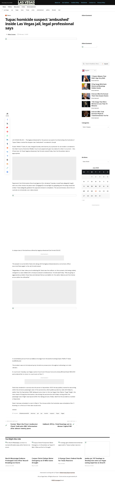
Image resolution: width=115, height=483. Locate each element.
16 (95, 186)
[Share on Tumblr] (7, 144)
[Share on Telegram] (7, 156)
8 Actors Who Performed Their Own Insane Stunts (100, 95)
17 (99, 186)
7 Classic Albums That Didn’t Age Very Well (99, 77)
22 (92, 191)
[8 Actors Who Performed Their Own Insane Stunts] (86, 96)
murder (46, 413)
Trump (27, 10)
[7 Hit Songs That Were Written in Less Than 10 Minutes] (86, 104)
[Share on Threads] (7, 160)
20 (84, 191)
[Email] (7, 164)
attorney (33, 413)
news (22, 10)
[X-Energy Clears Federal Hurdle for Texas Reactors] (70, 448)
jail (38, 413)
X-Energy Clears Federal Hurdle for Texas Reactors (70, 459)
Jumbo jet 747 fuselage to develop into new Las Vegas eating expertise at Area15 (95, 460)
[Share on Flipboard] (7, 128)
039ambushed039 (24, 413)
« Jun (83, 200)
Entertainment (95, 80)
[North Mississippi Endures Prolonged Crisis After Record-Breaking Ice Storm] (17, 448)
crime (33, 10)
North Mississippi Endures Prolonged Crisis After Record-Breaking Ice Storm (17, 460)
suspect (52, 413)
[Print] (7, 172)
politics (48, 10)
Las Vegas (6, 10)
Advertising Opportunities (67, 472)
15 (92, 186)
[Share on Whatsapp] (7, 136)
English (86, 70)
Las (12, 10)
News (9, 15)
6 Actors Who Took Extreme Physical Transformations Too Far (100, 113)
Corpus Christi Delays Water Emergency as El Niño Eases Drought (42, 460)
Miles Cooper (12, 34)
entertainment (40, 10)
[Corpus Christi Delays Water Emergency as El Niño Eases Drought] (44, 448)
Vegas (16, 10)
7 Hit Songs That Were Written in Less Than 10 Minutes (99, 104)
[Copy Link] (7, 168)
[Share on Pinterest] (7, 132)
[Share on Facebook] (7, 120)
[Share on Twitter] (7, 124)
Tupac (57, 413)
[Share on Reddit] (7, 148)
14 (88, 186)
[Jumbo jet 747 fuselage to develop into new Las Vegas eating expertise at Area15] (97, 448)
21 (88, 191)
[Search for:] (93, 64)
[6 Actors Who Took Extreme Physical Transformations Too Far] (86, 114)
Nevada (54, 10)
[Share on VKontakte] (7, 152)
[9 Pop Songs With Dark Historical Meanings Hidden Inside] (86, 86)
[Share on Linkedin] (7, 140)
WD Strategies (56, 480)
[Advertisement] (44, 124)
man (59, 10)
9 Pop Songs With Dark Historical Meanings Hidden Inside (99, 86)
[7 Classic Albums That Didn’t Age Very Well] (86, 78)
